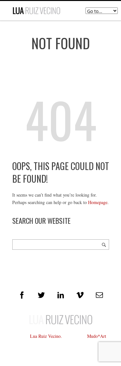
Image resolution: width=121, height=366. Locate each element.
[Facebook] (21, 295)
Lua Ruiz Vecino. (46, 336)
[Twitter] (41, 295)
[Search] (104, 244)
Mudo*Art (96, 336)
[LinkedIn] (60, 295)
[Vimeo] (80, 295)
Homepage (97, 202)
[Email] (99, 295)
